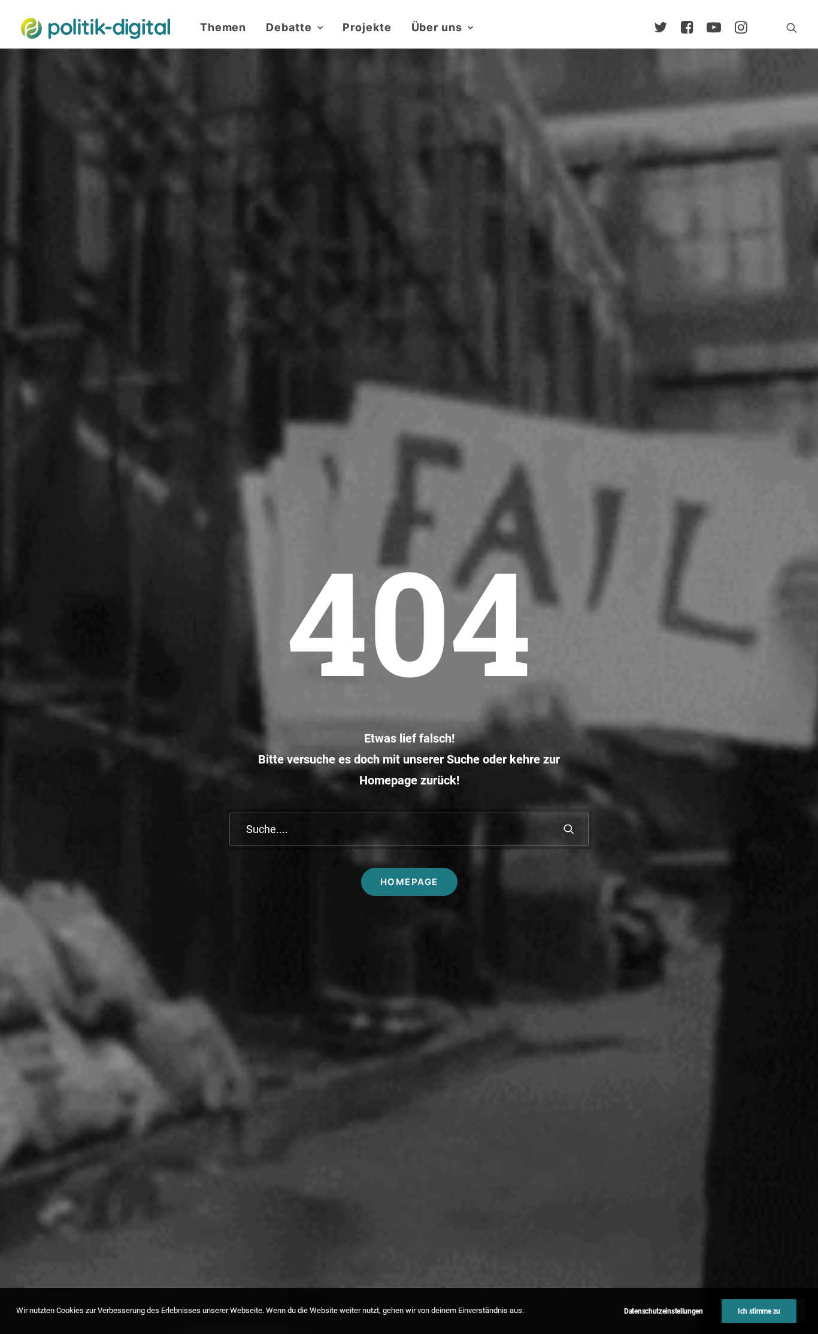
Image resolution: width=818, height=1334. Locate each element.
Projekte (367, 27)
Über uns (436, 27)
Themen (223, 27)
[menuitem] (223, 28)
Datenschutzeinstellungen (663, 1311)
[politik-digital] (95, 28)
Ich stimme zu (759, 1311)
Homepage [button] (409, 882)
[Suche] (409, 829)
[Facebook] (692, 28)
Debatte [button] (288, 27)
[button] (791, 28)
